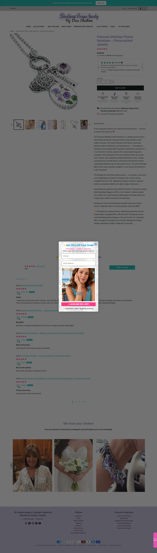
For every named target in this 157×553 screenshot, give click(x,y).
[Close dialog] (95, 244)
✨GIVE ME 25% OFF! (78, 304)
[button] (78, 284)
